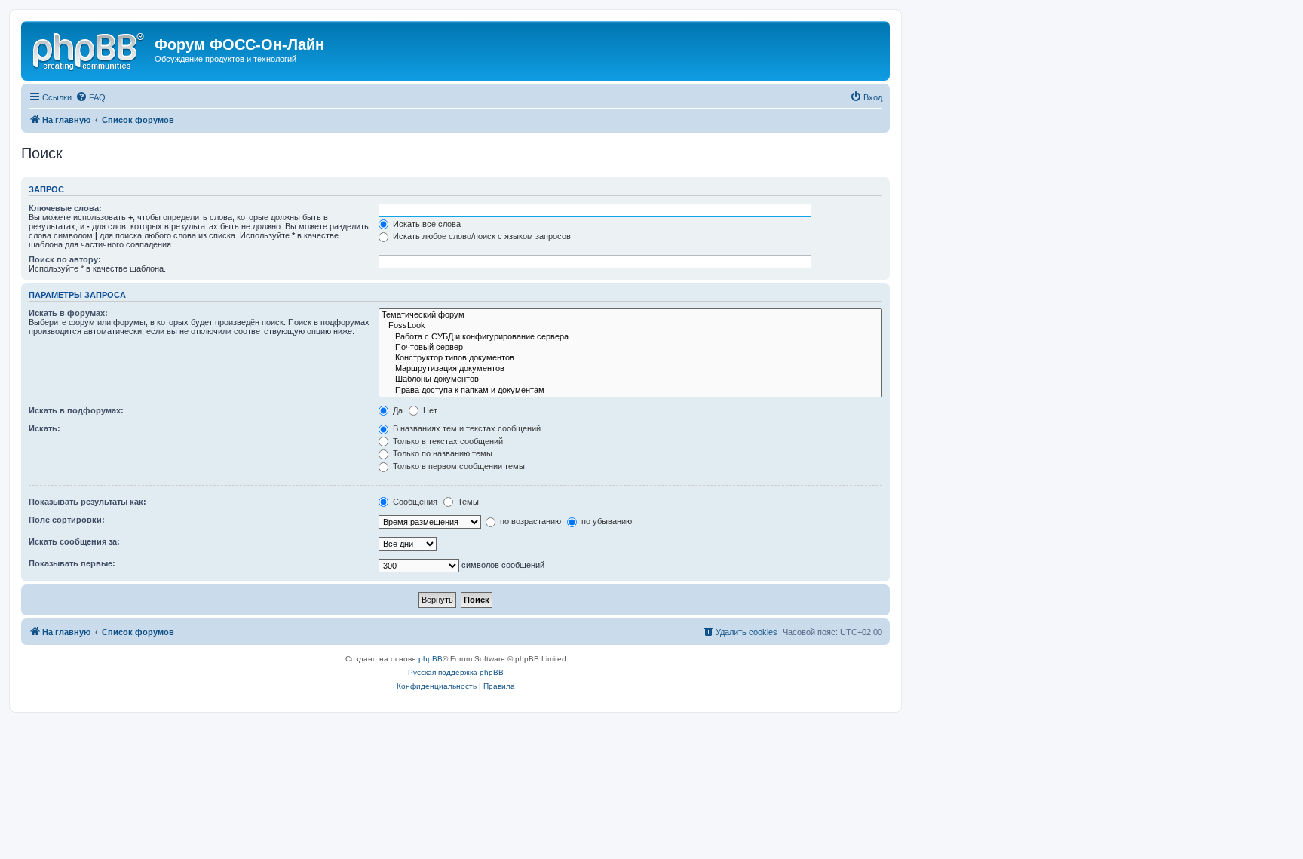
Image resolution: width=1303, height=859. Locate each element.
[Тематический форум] (630, 315)
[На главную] (90, 49)
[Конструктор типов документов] (630, 358)
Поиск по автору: (65, 259)
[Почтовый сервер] (630, 347)
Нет (429, 410)
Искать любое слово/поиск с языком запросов (481, 236)
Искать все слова (426, 224)
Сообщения (414, 501)
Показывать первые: (72, 563)
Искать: (44, 428)
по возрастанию (529, 521)
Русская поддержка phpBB (456, 672)
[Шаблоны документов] (630, 379)
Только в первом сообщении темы (458, 466)
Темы (467, 501)
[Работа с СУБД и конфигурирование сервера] (630, 337)
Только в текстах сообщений (447, 441)
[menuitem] (90, 97)
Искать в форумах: (68, 313)
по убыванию (605, 521)
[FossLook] (630, 326)
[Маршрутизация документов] (630, 369)
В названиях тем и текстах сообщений (466, 428)
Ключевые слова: (65, 208)
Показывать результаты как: (87, 501)
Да (397, 410)
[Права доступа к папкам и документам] (630, 390)
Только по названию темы (441, 453)
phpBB (430, 659)
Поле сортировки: (67, 519)
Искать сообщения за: (74, 541)
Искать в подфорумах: (76, 410)
